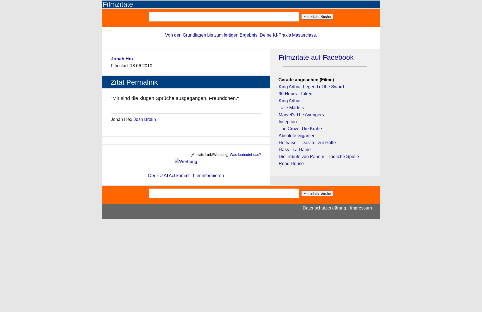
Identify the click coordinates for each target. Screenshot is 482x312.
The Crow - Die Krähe (300, 128)
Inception (288, 121)
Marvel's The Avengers (301, 114)
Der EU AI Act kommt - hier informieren (186, 175)
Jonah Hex (122, 58)
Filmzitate (118, 4)
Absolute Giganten (297, 135)
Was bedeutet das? (245, 155)
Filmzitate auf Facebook (316, 57)
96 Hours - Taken (295, 93)
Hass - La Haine (295, 149)
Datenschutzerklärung (324, 208)
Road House (291, 163)
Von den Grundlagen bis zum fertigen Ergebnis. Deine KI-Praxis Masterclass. (241, 35)
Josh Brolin (145, 119)
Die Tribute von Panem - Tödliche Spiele (319, 156)
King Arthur (290, 100)
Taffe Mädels (291, 107)
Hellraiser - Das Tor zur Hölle (307, 142)
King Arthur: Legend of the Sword (311, 86)
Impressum (361, 208)
